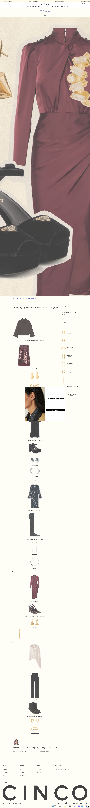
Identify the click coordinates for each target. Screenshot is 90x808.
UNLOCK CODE (55, 410)
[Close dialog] (64, 388)
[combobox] (47, 407)
